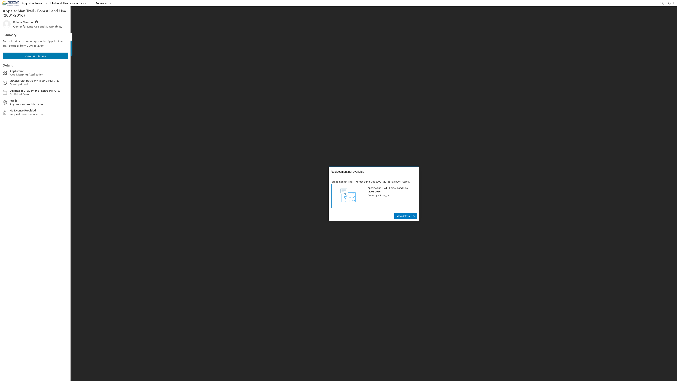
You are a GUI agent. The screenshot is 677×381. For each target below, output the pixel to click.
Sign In (671, 3)
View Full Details (35, 56)
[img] (36, 22)
